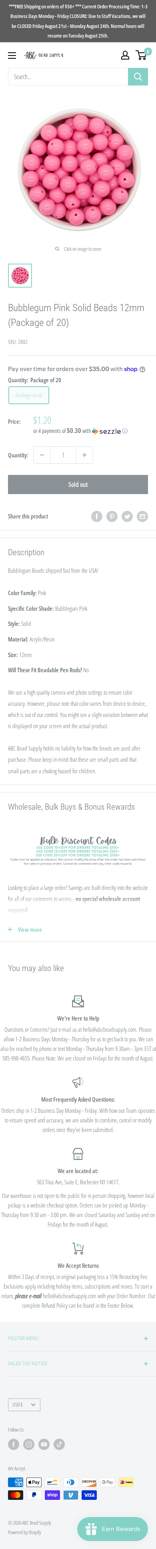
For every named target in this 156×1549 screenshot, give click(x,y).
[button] (90, 431)
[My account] (125, 55)
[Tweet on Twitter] (127, 516)
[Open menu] (12, 55)
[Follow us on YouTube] (44, 1444)
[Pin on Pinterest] (112, 516)
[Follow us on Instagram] (28, 1444)
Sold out (78, 484)
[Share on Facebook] (96, 516)
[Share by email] (142, 516)
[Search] (138, 76)
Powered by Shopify (24, 1532)
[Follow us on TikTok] (59, 1444)
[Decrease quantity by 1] (42, 455)
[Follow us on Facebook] (13, 1444)
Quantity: (18, 455)
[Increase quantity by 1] (84, 455)
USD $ (17, 1404)
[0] (141, 55)
